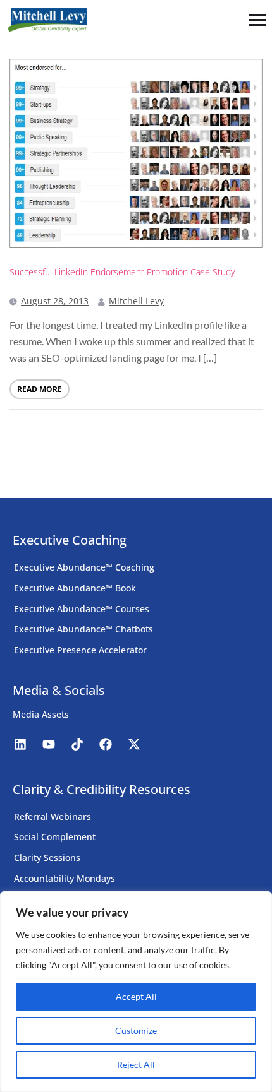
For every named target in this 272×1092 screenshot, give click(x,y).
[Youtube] (48, 744)
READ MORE (39, 389)
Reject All (136, 1064)
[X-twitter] (134, 744)
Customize (136, 1030)
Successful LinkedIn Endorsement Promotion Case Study (122, 272)
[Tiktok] (77, 744)
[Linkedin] (20, 744)
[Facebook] (105, 744)
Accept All (136, 996)
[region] (136, 991)
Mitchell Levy (136, 301)
